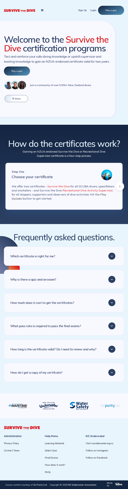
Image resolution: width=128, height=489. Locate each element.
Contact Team (12, 450)
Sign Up (82, 10)
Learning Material (54, 443)
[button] (42, 10)
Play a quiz (111, 10)
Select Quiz (51, 450)
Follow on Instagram (97, 450)
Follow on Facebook (96, 457)
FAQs (48, 472)
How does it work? (55, 464)
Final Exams (51, 457)
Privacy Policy (11, 443)
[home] (19, 10)
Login (93, 10)
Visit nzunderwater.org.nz (99, 443)
